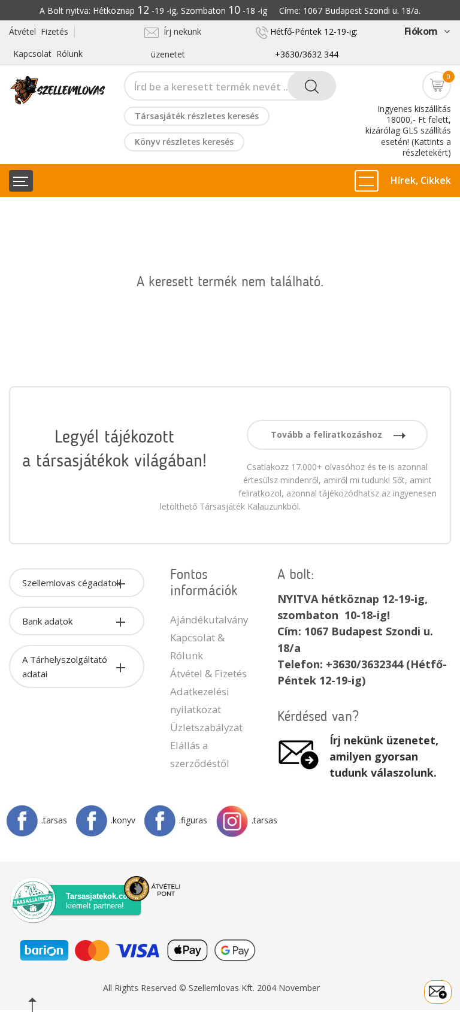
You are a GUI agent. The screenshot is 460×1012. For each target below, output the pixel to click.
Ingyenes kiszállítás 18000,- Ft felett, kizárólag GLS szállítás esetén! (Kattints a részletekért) (408, 130)
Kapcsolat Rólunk (48, 53)
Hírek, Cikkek (421, 180)
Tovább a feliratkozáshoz (328, 434)
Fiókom (421, 31)
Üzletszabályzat (206, 727)
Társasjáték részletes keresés (197, 116)
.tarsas (54, 820)
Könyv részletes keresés (184, 141)
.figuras (193, 820)
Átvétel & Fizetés (208, 673)
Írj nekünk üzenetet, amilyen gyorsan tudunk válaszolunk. (383, 756)
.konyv (123, 820)
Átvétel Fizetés (38, 31)
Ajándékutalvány (209, 619)
